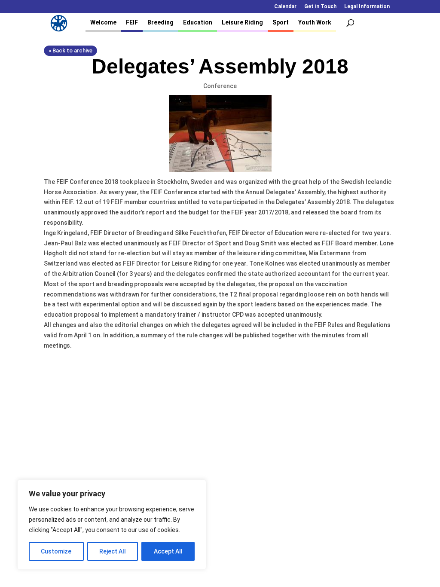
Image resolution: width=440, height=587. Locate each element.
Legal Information (367, 6)
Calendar (285, 6)
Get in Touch (320, 6)
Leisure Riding (242, 22)
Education (197, 22)
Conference (220, 86)
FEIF (132, 22)
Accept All (168, 551)
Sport (280, 22)
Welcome (103, 22)
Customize (56, 551)
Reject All (112, 551)
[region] (111, 525)
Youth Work (314, 22)
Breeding (160, 22)
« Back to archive (70, 50)
